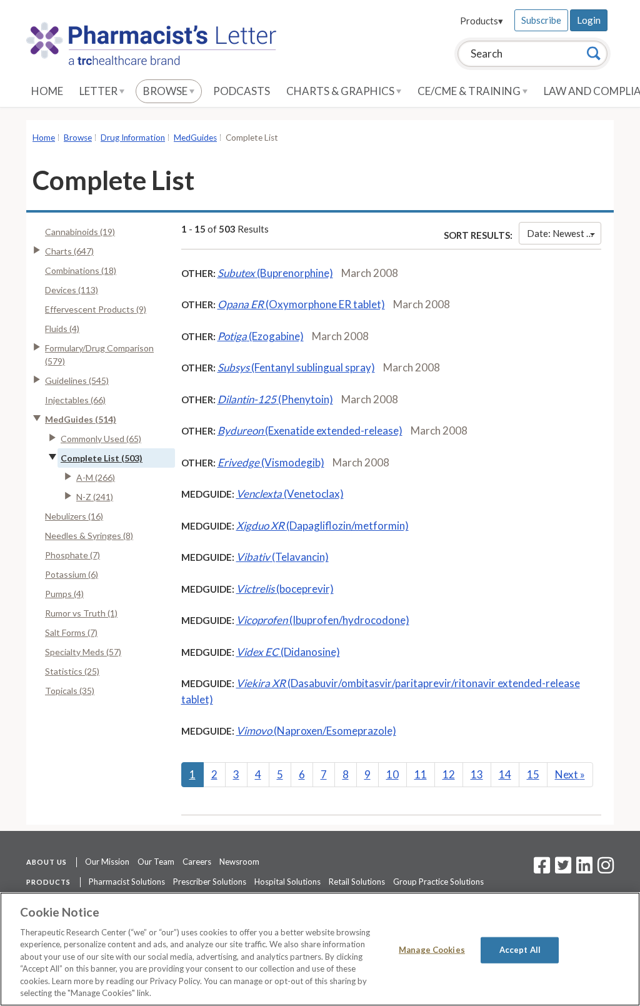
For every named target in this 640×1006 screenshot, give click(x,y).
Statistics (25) (72, 671)
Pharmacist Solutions (127, 882)
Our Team (156, 862)
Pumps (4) (64, 593)
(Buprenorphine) (275, 272)
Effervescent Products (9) (95, 309)
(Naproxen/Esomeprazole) (316, 730)
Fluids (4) (62, 328)
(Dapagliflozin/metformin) (322, 525)
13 (477, 774)
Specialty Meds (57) (83, 651)
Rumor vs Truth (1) (81, 613)
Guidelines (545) (77, 380)
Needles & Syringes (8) (89, 535)
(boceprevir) (285, 588)
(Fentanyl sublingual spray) (296, 367)
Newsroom (239, 862)
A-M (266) (95, 477)
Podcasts (241, 91)
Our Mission (107, 862)
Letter (99, 91)
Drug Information (133, 138)
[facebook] (542, 869)
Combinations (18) (80, 270)
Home (47, 91)
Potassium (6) (71, 574)
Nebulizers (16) (74, 516)
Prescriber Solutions (209, 882)
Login (589, 20)
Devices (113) (71, 289)
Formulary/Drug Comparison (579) (99, 354)
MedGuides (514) (80, 419)
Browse (166, 91)
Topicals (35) (69, 690)
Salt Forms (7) (71, 632)
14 (505, 774)
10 (392, 774)
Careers (196, 862)
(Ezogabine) (261, 336)
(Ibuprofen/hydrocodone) (322, 619)
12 (448, 774)
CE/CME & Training (470, 91)
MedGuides (195, 138)
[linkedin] (584, 869)
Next (570, 774)
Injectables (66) (75, 400)
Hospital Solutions (287, 882)
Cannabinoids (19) (80, 231)
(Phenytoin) (275, 399)
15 (533, 774)
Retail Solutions (357, 882)
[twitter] (561, 869)
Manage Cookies (432, 950)
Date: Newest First (564, 233)
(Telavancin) (282, 556)
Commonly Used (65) (101, 438)
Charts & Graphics (341, 91)
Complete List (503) (101, 458)
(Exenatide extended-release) (310, 430)
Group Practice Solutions (438, 882)
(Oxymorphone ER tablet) (301, 304)
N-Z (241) (94, 496)
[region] (320, 949)
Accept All (520, 950)
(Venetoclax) (290, 493)
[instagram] (606, 869)
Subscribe (541, 20)
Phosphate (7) (72, 555)
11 (420, 774)
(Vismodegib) (271, 462)
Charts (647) (69, 251)
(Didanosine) (288, 651)
